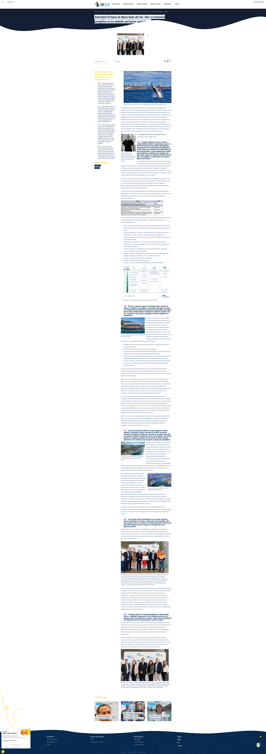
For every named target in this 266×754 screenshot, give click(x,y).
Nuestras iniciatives (138, 737)
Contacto (180, 746)
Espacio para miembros (259, 2)
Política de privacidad (131, 752)
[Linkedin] (14, 2)
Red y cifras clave (51, 742)
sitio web (123, 514)
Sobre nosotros (116, 4)
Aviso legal (123, 752)
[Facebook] (7, 2)
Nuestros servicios (156, 4)
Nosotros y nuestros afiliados (97, 737)
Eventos (177, 4)
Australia (98, 165)
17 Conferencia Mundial (148, 614)
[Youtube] (9, 2)
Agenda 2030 (137, 739)
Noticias (179, 737)
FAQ (178, 743)
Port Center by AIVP (138, 744)
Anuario (92, 739)
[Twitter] (12, 2)
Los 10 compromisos (139, 742)
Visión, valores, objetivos (52, 739)
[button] (2, 2)
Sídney (97, 168)
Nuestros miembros (128, 4)
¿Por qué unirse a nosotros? (96, 742)
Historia (48, 744)
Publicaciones (167, 4)
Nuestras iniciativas (142, 4)
